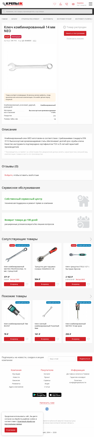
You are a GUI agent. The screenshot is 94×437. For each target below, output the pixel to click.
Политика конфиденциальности (77, 381)
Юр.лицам (16, 374)
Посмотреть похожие (75, 38)
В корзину (14, 284)
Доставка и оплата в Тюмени (77, 374)
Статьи (47, 387)
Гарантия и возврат (78, 377)
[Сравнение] (60, 4)
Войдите (8, 175)
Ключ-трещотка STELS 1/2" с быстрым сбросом (77, 267)
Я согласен (10, 430)
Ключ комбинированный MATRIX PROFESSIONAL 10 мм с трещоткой (15, 268)
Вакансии (16, 380)
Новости (16, 377)
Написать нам (47, 402)
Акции (47, 384)
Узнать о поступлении (75, 33)
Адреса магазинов (16, 387)
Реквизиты (16, 384)
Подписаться (85, 359)
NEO (34, 41)
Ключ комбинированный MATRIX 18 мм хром (76, 325)
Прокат (47, 377)
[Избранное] (54, 4)
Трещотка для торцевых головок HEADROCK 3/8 (45, 267)
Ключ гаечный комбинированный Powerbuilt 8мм (47, 326)
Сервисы (47, 380)
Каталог (47, 374)
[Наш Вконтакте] (47, 409)
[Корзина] (73, 4)
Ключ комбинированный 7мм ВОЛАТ (16, 325)
